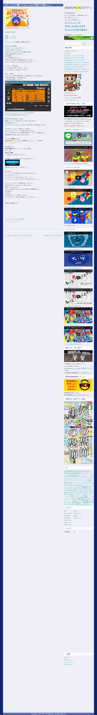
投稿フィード (68, 659)
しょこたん (72, 477)
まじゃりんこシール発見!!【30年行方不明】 (76, 71)
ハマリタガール (84, 490)
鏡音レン (87, 504)
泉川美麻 (67, 515)
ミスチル (67, 496)
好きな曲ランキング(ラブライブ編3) (74, 55)
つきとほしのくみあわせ (71, 97)
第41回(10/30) (21, 48)
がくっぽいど (83, 476)
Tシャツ (90, 473)
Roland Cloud (8, 131)
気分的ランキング (10, 48)
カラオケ (77, 485)
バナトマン (83, 491)
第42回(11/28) (9, 52)
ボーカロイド (68, 520)
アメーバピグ (78, 482)
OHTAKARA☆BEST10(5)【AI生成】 (74, 67)
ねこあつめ (84, 479)
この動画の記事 (70, 187)
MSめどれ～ (8, 125)
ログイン (66, 657)
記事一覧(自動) (72, 26)
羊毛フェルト (78, 518)
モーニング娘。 (80, 496)
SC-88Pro (7, 76)
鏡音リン (80, 504)
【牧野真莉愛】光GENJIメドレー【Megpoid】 (76, 64)
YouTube (72, 475)
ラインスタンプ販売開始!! (73, 163)
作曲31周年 (67, 53)
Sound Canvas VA (10, 113)
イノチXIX (13, 38)
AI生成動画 (68, 471)
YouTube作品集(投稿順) (76, 30)
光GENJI (74, 499)
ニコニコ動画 (80, 487)
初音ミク (84, 498)
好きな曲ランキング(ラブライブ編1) (74, 60)
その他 (75, 511)
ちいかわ (79, 479)
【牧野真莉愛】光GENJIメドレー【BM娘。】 (76, 69)
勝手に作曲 (68, 524)
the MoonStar (68, 513)
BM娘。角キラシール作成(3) (53, 235)
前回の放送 (8, 46)
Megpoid (76, 471)
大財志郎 (21, 219)
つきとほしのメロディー (72, 99)
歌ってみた (67, 504)
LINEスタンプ (78, 513)
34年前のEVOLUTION (70, 51)
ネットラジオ (23, 28)
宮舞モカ (76, 502)
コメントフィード (69, 662)
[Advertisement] (79, 562)
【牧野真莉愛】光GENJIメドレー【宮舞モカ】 (77, 62)
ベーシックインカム (80, 494)
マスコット (89, 494)
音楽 (70, 15)
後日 (10, 203)
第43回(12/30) (18, 52)
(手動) (81, 26)
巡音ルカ (88, 501)
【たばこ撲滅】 (76, 368)
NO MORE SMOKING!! (20, 125)
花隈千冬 (73, 504)
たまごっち (71, 480)
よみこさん (15, 219)
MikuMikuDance (85, 471)
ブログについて (72, 23)
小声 (81, 502)
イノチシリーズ (9, 42)
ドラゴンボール (70, 487)
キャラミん (85, 485)
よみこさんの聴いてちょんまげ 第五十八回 (19, 235)
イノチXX (13, 36)
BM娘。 (76, 515)
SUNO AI (68, 473)
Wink (65, 475)
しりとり (79, 477)
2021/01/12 (8, 219)
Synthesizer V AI (79, 473)
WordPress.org (67, 664)
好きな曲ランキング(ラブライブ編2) (74, 58)
